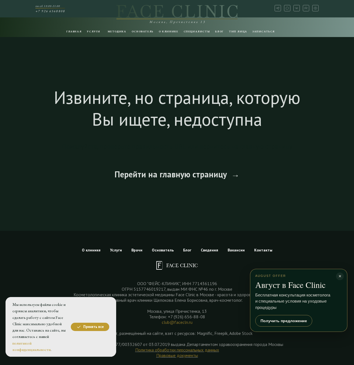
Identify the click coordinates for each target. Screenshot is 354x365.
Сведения (209, 250)
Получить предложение (284, 321)
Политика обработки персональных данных (177, 350)
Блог (187, 250)
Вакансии (236, 250)
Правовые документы (177, 355)
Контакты (263, 250)
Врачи (136, 250)
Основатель (163, 250)
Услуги (116, 250)
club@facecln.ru (177, 322)
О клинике (91, 250)
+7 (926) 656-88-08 (186, 316)
